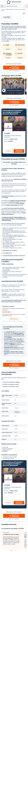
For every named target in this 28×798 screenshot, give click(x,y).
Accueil (2, 9)
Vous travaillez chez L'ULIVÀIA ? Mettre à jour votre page (14, 163)
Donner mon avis (14, 319)
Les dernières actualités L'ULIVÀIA (12, 528)
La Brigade (7, 133)
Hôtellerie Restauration (9, 9)
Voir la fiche (8, 151)
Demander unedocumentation (19, 151)
